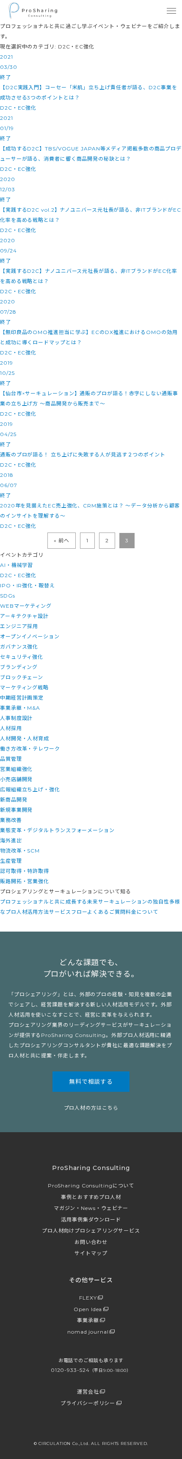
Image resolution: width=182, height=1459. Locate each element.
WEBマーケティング (26, 606)
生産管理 (11, 861)
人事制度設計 (16, 718)
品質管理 (11, 759)
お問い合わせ (90, 1242)
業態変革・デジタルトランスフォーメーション (57, 830)
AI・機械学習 (16, 565)
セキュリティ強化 (21, 657)
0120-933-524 (91, 1370)
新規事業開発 (16, 810)
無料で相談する (91, 1081)
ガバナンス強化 (19, 646)
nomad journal (88, 1332)
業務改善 (11, 820)
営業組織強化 (16, 769)
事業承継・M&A (20, 708)
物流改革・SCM (20, 850)
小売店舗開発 (16, 779)
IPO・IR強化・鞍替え (27, 585)
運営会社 (88, 1391)
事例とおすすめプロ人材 (91, 1197)
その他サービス (91, 1280)
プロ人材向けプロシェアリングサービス (91, 1230)
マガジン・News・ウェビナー (91, 1208)
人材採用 (11, 728)
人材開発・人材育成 (24, 738)
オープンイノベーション (30, 636)
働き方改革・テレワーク (30, 748)
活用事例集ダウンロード (91, 1219)
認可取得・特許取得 (24, 871)
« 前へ (61, 540)
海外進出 (11, 840)
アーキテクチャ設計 (24, 616)
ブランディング (19, 667)
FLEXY (88, 1298)
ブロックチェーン (21, 677)
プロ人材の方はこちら (91, 1108)
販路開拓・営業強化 (24, 881)
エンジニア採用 (19, 626)
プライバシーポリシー (88, 1403)
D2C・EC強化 (18, 575)
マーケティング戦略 (24, 687)
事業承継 (88, 1320)
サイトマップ (90, 1253)
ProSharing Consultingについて (91, 1185)
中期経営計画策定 (22, 697)
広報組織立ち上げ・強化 (30, 789)
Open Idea (88, 1309)
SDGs (7, 595)
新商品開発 (14, 799)
